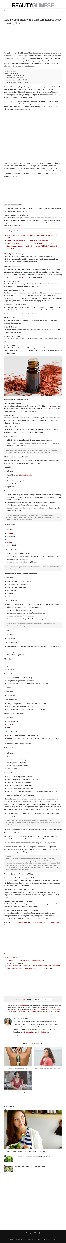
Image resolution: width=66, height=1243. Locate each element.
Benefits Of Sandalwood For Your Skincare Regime (25, 961)
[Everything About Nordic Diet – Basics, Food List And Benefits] (33, 1129)
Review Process (20, 1239)
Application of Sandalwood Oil (15, 75)
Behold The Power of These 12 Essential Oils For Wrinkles (27, 240)
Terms (54, 1239)
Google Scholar (43, 1032)
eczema (21, 277)
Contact (39, 1239)
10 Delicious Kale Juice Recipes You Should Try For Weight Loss (32, 1156)
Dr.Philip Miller (22, 1011)
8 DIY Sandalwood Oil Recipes (14, 78)
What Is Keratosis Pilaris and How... (18, 1068)
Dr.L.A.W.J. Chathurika (35, 1011)
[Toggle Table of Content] (59, 71)
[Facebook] (26, 1233)
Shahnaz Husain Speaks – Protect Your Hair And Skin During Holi (30, 243)
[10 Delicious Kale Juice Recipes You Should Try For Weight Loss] (8, 1159)
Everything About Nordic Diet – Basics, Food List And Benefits (26, 1151)
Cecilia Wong (56, 1009)
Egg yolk (10, 724)
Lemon (9, 542)
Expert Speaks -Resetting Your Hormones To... (48, 1068)
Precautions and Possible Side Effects (17, 80)
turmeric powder (26, 475)
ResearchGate (29, 1032)
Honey (9, 667)
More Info (56, 1011)
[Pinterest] (39, 1233)
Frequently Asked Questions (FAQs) (16, 82)
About (11, 1239)
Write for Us (31, 1239)
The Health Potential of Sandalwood (20, 958)
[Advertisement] (33, 38)
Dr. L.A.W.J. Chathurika (20, 1018)
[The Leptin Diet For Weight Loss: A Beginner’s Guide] (8, 1169)
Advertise (47, 1239)
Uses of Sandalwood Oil (12, 73)
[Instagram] (35, 1233)
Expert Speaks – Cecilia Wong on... (18, 1092)
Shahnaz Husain (37, 1009)
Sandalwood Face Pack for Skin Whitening (28, 314)
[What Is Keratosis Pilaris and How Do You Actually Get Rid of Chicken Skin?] (18, 1056)
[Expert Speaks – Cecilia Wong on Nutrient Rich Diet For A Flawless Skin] (18, 1080)
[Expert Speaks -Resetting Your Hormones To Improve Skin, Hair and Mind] (48, 1056)
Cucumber (10, 533)
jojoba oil (52, 409)
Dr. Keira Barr (47, 1009)
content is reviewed (19, 1006)
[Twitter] (30, 1233)
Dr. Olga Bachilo (12, 1011)
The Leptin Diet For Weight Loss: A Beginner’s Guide (30, 1166)
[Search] (61, 11)
